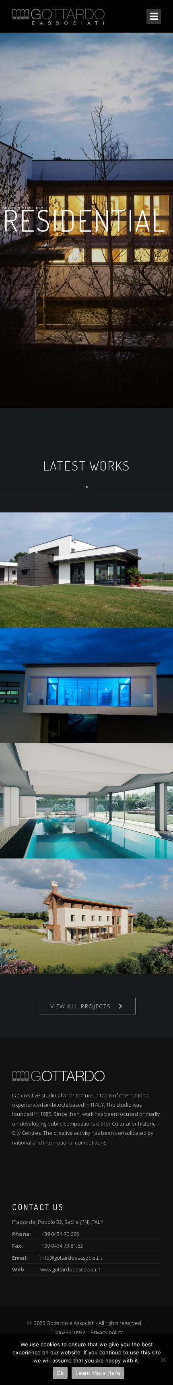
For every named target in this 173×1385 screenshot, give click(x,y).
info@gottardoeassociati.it (71, 1257)
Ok (60, 1373)
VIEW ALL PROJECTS (80, 1006)
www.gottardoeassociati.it (70, 1269)
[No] (163, 1360)
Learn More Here (98, 1373)
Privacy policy (107, 1332)
